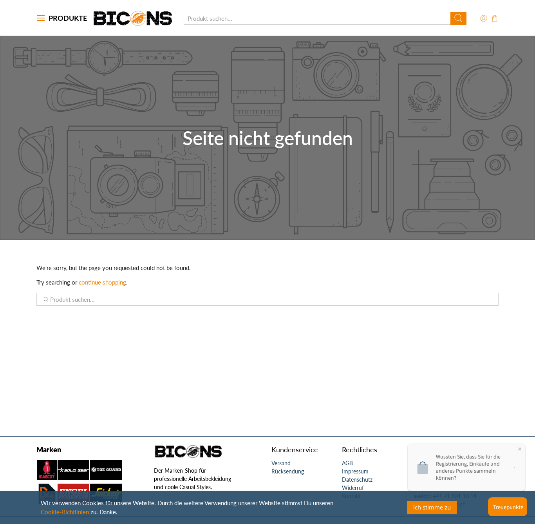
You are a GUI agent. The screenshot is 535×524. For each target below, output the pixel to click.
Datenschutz (357, 479)
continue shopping (102, 282)
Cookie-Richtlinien (65, 511)
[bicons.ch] (133, 18)
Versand (281, 463)
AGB (347, 463)
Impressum (355, 471)
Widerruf (353, 487)
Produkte (68, 18)
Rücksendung (287, 471)
